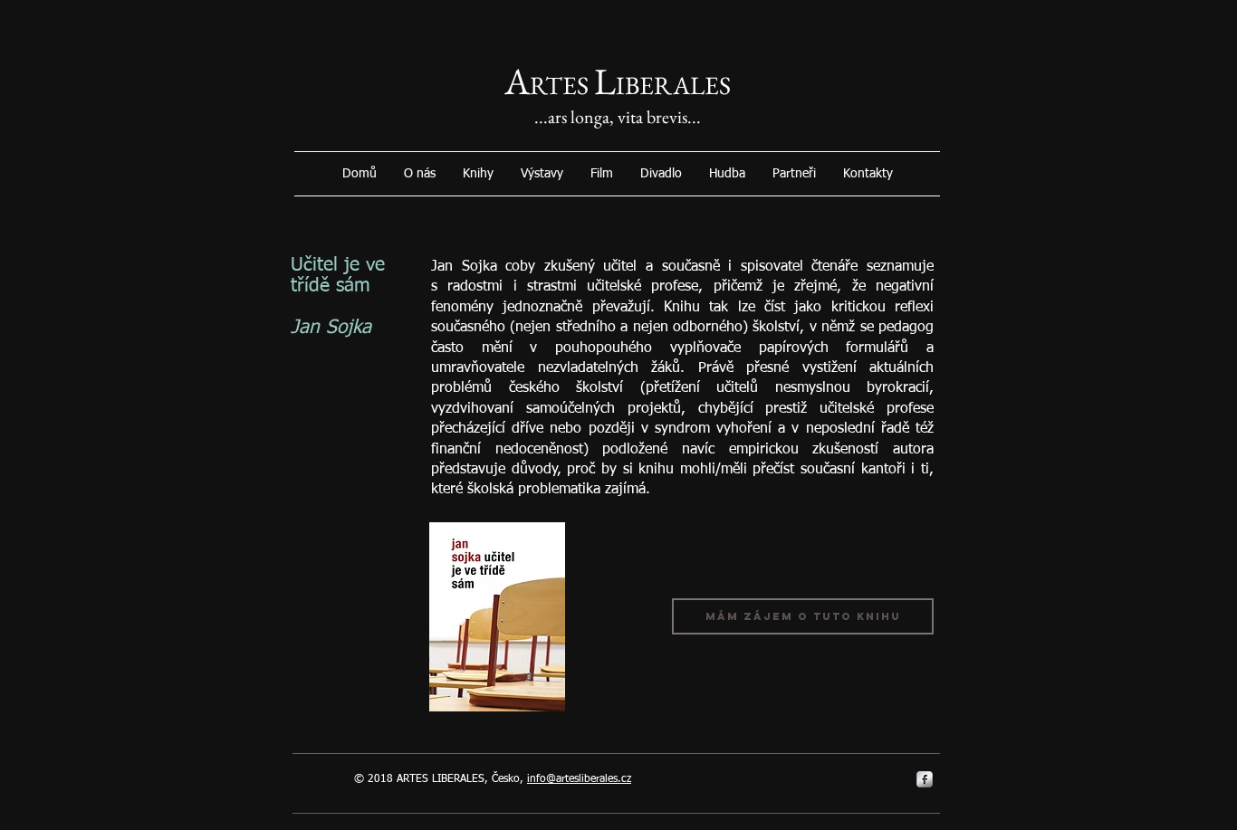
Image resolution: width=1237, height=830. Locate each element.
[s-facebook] (924, 779)
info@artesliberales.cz (579, 779)
